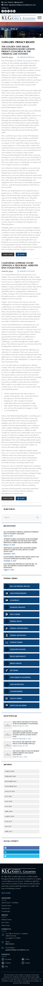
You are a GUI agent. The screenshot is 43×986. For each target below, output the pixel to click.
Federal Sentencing (18, 635)
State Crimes (6, 925)
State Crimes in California (20, 677)
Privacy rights (16, 663)
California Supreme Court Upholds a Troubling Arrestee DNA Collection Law (20, 265)
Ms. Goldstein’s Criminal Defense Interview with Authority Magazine (21, 533)
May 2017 (8, 826)
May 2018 (8, 806)
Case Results (6, 911)
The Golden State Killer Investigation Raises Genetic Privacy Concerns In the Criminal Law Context (18, 50)
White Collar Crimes (18, 705)
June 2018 (8, 801)
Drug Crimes (15, 614)
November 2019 (11, 786)
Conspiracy (14, 600)
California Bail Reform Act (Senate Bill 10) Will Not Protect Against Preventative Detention (20, 565)
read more (6, 893)
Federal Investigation (19, 628)
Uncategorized (16, 691)
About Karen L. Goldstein (10, 903)
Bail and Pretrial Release (20, 586)
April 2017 (8, 831)
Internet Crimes (16, 642)
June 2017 (8, 821)
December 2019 (10, 781)
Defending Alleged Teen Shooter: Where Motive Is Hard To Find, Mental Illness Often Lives (20, 549)
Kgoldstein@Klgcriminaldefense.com (22, 5)
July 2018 (8, 796)
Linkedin (8, 963)
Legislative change (18, 649)
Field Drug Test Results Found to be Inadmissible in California (25, 723)
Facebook (8, 959)
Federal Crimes (7, 919)
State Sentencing (17, 684)
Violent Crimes (16, 698)
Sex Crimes (14, 670)
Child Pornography (18, 593)
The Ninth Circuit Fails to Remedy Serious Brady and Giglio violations (26, 753)
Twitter (27, 959)
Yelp (6, 966)
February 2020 (10, 776)
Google (27, 963)
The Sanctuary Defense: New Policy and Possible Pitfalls (24, 743)
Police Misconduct (18, 656)
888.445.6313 (18, 2)
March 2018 (9, 816)
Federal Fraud (16, 621)
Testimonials (6, 908)
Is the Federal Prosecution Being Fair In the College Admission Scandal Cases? (21, 558)
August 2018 (10, 791)
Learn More (8, 254)
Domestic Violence (17, 607)
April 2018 (8, 811)
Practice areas (6, 905)
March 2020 (9, 771)
